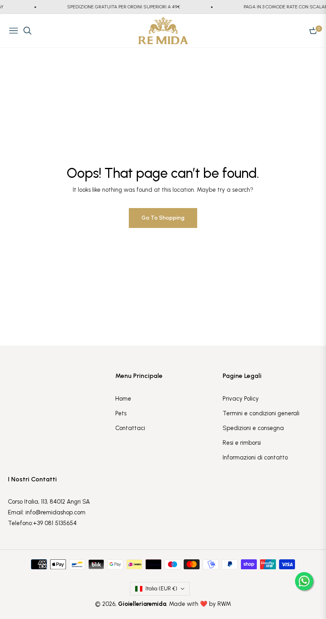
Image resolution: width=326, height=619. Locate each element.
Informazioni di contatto (255, 457)
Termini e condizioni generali (261, 413)
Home (123, 398)
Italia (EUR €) (161, 588)
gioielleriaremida (142, 603)
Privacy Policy (241, 398)
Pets (120, 413)
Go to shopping (163, 217)
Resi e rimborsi (242, 442)
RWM (224, 603)
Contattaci (130, 428)
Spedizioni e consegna (253, 428)
